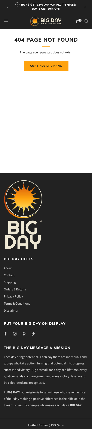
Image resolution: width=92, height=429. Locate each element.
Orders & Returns (15, 289)
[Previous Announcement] (7, 7)
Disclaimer (11, 310)
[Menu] (6, 21)
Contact (9, 275)
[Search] (86, 21)
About (8, 268)
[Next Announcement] (85, 7)
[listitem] (46, 7)
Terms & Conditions (17, 303)
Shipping (10, 282)
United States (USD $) (44, 425)
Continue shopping (46, 65)
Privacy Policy (13, 296)
